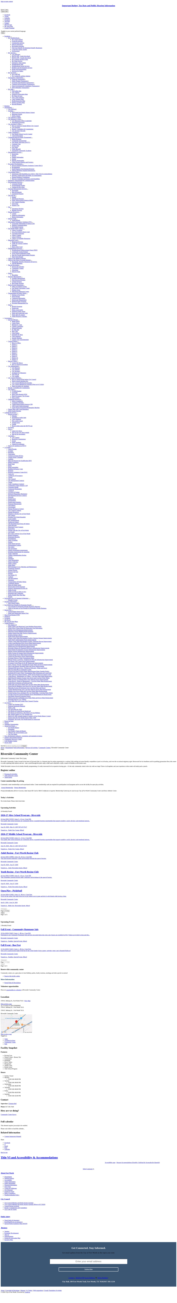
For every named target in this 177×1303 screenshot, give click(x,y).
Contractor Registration (15, 489)
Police (10, 273)
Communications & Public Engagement (19, 137)
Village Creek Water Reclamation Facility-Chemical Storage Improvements (30, 638)
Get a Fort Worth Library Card (21, 232)
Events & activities (17, 41)
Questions (11, 580)
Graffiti (14, 424)
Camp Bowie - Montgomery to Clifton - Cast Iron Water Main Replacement (30, 676)
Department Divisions (18, 122)
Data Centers (15, 397)
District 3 (14, 346)
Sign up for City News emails (20, 432)
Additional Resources (14, 399)
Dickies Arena (16, 290)
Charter (10, 477)
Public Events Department (15, 285)
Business (7, 106)
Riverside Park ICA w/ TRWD (17, 699)
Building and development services (22, 68)
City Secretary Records (18, 131)
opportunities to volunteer (13, 990)
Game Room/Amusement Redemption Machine (26, 407)
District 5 (14, 349)
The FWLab (11, 195)
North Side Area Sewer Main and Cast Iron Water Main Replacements (28, 684)
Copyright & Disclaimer (12, 1290)
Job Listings (11, 515)
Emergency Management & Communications (21, 180)
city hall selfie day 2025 (15, 709)
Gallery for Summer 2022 (15, 704)
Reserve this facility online (12, 976)
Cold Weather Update (10, 741)
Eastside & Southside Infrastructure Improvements (22, 645)
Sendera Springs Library (15, 635)
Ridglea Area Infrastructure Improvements (20, 630)
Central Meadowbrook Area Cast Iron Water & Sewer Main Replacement (29, 689)
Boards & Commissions (19, 439)
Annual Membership (7, 787)
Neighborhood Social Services (21, 66)
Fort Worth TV (12, 575)
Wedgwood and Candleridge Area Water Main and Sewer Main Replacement (30, 698)
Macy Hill (15, 331)
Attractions (15, 270)
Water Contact (12, 563)
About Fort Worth (9, 726)
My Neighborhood (13, 38)
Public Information (9, 1183)
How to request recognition (20, 364)
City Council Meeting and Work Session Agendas (18, 1203)
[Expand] (11, 36)
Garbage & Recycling (18, 187)
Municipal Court (13, 240)
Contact (71, 1278)
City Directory (16, 54)
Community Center (10, 1042)
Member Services (17, 210)
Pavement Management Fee (20, 303)
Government (8, 318)
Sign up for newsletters (18, 434)
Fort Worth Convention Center (21, 288)
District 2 (14, 344)
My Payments (12, 73)
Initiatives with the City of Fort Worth (19, 514)
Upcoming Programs (18, 233)
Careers (14, 213)
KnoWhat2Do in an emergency (13, 1222)
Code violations (16, 419)
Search (3, 746)
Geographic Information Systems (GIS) (23, 223)
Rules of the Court (17, 247)
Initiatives (7, 616)
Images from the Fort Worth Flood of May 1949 (22, 718)
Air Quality (11, 532)
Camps (10, 482)
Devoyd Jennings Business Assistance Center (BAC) (27, 165)
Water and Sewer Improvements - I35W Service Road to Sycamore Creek (29, 674)
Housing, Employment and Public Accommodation (26, 175)
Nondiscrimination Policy (11, 1195)
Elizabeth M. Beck (17, 334)
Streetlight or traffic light (19, 417)
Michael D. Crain (17, 325)
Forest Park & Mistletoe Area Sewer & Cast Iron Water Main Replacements (30, 686)
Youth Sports (8, 777)
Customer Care (16, 144)
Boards (10, 596)
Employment (12, 499)
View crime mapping (18, 97)
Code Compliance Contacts (16, 484)
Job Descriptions (13, 578)
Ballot (10, 465)
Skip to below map (6, 1004)
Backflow (11, 452)
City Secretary (16, 371)
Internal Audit (12, 218)
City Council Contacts (14, 510)
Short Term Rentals (17, 257)
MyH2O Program (17, 306)
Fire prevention (12, 548)
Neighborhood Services (15, 248)
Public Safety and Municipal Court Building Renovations (24, 626)
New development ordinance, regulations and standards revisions (23, 736)
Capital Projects (9, 623)
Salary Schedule (13, 540)
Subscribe (88, 1269)
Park (5, 1044)
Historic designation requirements (18, 550)
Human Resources (13, 212)
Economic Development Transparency (23, 82)
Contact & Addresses (10, 1188)
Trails (6, 1039)
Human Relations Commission (21, 177)
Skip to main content (7, 1)
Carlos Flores (16, 323)
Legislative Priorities (18, 402)
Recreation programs (18, 46)
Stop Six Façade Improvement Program (23, 255)
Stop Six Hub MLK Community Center (19, 669)
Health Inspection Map (18, 101)
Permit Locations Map (18, 102)
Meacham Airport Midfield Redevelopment (20, 631)
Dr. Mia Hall (15, 330)
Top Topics (11, 389)
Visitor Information (9, 1182)
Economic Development (15, 164)
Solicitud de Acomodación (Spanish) (149, 1162)
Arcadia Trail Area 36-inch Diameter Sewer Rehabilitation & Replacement (29, 694)
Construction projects (18, 43)
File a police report (17, 421)
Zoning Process (12, 570)
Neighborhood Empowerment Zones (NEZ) (24, 250)
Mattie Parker (16, 321)
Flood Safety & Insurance (11, 1220)
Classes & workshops (18, 444)
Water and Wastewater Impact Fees (18, 613)
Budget (14, 197)
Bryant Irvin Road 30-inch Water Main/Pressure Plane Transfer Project (28, 671)
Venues (10, 557)
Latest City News (17, 431)
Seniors (10, 542)
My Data (10, 89)
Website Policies (9, 1178)
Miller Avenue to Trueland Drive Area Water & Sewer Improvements (28, 679)
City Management (13, 366)
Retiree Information (17, 217)
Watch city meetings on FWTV (17, 446)
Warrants (14, 245)
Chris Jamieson (16, 336)
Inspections (15, 154)
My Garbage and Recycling (20, 59)
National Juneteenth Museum (16, 706)
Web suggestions (38, 1290)
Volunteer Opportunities (11, 724)
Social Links (15, 145)
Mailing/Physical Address (85, 1278)
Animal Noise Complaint (15, 457)
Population (11, 729)
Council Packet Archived (11, 1206)
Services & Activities (18, 267)
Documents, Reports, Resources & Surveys (24, 262)
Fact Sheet (15, 147)
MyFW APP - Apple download (21, 56)
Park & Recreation (13, 265)
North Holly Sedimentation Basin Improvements (22, 640)
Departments (8, 107)
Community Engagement (19, 140)
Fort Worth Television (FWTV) (21, 142)
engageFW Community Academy (21, 150)
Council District (12, 341)
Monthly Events (12, 600)
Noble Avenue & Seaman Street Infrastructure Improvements (25, 653)
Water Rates (11, 565)
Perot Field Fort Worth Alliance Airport (23, 112)
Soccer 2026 (8, 742)
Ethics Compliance (17, 401)
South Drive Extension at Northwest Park (20, 683)
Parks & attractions (17, 44)
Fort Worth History (13, 727)
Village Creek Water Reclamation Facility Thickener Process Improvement (29, 641)
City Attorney (16, 369)
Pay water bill (16, 74)
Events (14, 441)
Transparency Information (15, 77)
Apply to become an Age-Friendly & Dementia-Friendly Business (27, 608)
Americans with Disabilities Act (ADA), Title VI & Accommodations (32, 174)
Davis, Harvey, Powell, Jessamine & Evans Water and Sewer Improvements (30, 664)
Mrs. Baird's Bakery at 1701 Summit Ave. (20, 714)
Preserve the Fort (13, 572)
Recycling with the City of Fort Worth (19, 533)
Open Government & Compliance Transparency (26, 86)
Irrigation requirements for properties (18, 552)
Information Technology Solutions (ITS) (20, 222)
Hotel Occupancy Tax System (20, 396)
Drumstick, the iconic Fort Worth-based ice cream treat (24, 719)
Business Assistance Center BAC (17, 472)
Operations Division (18, 208)
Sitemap (22, 1290)
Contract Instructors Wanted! (12, 1136)
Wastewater (15, 308)
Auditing (10, 459)
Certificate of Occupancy (15, 475)
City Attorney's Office (14, 117)
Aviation (10, 111)
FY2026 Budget (16, 391)
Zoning (14, 159)
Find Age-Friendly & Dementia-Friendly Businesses (27, 48)
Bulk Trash (11, 464)
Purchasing (15, 190)
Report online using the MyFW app (22, 426)
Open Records (12, 525)
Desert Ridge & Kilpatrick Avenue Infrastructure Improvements (26, 650)
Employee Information (18, 215)
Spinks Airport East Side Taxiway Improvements (22, 633)
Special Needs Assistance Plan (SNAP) (15, 1223)
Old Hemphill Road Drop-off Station (19, 524)
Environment (12, 500)
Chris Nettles (15, 333)
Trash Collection (13, 553)
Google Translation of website (53, 1290)
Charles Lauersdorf (17, 326)
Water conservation (17, 310)
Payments (11, 427)
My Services (11, 53)
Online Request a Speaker (19, 316)
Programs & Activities (10, 774)
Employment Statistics (14, 502)
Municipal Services (17, 242)
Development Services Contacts (17, 495)
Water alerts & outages (18, 315)
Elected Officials (13, 320)
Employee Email (9, 1191)
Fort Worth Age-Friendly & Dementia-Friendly (18, 605)
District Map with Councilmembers (18, 409)
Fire (9, 207)
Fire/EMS (15, 393)
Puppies (10, 573)
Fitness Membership (20, 787)
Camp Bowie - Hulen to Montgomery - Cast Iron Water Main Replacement (30, 681)
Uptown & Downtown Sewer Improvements (21, 656)
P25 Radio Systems (17, 227)
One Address (15, 92)
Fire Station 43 (12, 625)
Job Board (7, 620)
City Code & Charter (10, 1209)
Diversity (10, 497)
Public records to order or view (17, 591)
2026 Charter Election (14, 411)
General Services (17, 281)
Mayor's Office (12, 361)
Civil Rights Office (13, 172)
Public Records (16, 149)
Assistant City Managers (19, 373)
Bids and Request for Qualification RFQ (20, 461)
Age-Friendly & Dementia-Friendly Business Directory (24, 606)
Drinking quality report (18, 311)
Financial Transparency (18, 79)
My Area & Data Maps (11, 621)
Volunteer (11, 558)
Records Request (17, 104)
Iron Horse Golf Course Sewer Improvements (21, 661)
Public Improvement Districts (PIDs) (22, 200)
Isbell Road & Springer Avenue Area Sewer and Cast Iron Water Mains (29, 678)
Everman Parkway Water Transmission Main (21, 658)
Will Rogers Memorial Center (20, 291)
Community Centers (18, 268)
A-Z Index (7, 447)
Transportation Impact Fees (16, 611)
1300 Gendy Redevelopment (20, 406)
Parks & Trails (16, 271)
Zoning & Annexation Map (20, 94)
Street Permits (16, 296)
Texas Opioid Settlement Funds (21, 253)
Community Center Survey (8, 1114)
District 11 (15, 359)
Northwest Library (13, 522)
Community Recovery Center (13, 739)
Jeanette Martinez (17, 338)
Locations (7, 618)
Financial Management (14, 504)
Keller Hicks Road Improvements (18, 636)
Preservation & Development (16, 587)
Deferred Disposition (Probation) (17, 494)
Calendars (11, 436)
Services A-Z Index (17, 71)
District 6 (14, 351)
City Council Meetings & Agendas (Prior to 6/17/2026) (28, 384)
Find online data (16, 91)
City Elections (16, 127)
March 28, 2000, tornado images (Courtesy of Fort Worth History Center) (29, 716)
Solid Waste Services (14, 543)
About (2, 1290)
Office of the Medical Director (17, 258)
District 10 (15, 358)
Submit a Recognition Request (13, 737)
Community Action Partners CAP (18, 485)
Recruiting (15, 275)
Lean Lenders (12, 519)
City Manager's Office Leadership (22, 121)
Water (10, 305)
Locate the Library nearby (19, 49)
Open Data (15, 204)
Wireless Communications (19, 225)
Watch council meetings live (20, 381)
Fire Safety (11, 547)
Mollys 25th (11, 708)
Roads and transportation (19, 69)
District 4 (14, 348)
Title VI (6, 1235)
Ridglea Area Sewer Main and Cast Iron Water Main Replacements (27, 691)
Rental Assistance (13, 535)
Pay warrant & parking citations (21, 76)
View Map (27, 1001)
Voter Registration (13, 560)
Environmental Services (15, 182)
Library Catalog (16, 235)
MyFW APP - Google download (21, 58)
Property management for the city (17, 588)
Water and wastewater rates (20, 313)
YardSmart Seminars (14, 568)
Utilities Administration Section (17, 555)
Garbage (10, 577)
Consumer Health (17, 184)
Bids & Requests (17, 192)
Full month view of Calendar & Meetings (16, 598)
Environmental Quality (18, 185)
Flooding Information (10, 601)
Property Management (14, 276)
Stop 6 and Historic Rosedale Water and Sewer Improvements (26, 666)
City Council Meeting (14, 378)
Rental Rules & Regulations (12, 983)
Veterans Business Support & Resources (23, 170)
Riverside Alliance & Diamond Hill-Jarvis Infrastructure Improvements (28, 648)
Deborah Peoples (17, 328)
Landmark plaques (13, 583)
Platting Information (17, 157)
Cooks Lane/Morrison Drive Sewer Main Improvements (24, 643)
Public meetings (16, 442)
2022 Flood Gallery (14, 603)
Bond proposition (13, 467)
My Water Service (17, 61)
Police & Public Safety (14, 585)
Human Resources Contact (16, 509)
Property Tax (15, 205)
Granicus (27, 1292)
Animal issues (16, 422)
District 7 (14, 353)
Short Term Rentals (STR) (19, 394)
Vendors (6, 1231)
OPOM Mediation (17, 263)
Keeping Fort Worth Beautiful (17, 517)
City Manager (16, 368)
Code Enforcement (17, 136)
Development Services (14, 152)
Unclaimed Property (18, 194)
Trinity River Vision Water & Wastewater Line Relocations (25, 628)
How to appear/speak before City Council (24, 379)
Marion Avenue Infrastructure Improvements (21, 651)
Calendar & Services (10, 412)
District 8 (14, 354)
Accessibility (8, 1180)
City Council (15, 437)
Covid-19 (11, 490)
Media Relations (16, 139)
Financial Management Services (17, 189)
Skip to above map (6, 1034)
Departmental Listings (14, 545)
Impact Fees (7, 610)
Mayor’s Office (16, 343)
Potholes (14, 416)
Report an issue (12, 414)
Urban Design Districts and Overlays (22, 162)
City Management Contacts (16, 480)
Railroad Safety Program (19, 301)
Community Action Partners (20, 252)
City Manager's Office (14, 119)
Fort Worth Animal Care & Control (22, 134)
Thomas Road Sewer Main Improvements (20, 655)
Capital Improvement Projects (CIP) (22, 404)
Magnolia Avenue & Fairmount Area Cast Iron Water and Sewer (26, 688)
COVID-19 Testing (13, 492)
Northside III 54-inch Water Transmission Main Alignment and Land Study (30, 673)
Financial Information (10, 1185)
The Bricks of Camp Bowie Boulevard (19, 711)
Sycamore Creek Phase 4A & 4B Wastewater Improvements (25, 663)
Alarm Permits (12, 449)
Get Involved (15, 51)
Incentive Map (8, 1240)
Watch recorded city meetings (20, 386)
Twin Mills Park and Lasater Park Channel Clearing (23, 701)
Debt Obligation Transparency (20, 87)
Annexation (11, 454)
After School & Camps (11, 775)
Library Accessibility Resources (21, 238)
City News (7, 703)
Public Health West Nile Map (16, 595)
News (10, 429)
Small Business (8, 1236)
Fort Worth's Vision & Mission (17, 731)
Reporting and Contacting (15, 593)
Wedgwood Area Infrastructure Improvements (21, 646)
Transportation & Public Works (17, 293)
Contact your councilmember (20, 339)
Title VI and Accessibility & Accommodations (29, 1157)
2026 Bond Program (18, 199)
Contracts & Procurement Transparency (23, 84)
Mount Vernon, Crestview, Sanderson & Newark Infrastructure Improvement (30, 659)
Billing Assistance (13, 462)
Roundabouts (12, 538)
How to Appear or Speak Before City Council (25, 126)
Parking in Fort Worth (18, 295)
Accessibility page (110, 1162)
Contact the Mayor (17, 363)
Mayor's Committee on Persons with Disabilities (26, 179)
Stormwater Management (19, 300)
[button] (88, 781)
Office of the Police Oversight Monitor (19, 260)
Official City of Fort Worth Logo (17, 732)
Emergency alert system (19, 63)
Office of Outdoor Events (19, 286)
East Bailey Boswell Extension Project (19, 696)
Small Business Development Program (23, 169)
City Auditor (15, 376)
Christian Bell (12, 1103)
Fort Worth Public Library (15, 228)
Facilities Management (18, 278)
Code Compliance (13, 132)
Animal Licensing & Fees (15, 456)
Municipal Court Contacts (15, 527)
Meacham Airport (17, 114)
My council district (17, 39)
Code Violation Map (18, 99)
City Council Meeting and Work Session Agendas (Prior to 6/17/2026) (24, 1204)
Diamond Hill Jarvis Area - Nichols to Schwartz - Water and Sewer (27, 668)
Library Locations (17, 230)
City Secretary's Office (14, 124)
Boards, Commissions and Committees (15, 1208)
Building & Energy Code (15, 469)
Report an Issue (8, 721)
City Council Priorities (18, 202)
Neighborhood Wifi (17, 64)
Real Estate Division (18, 283)
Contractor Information (18, 298)
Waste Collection (13, 562)
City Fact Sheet (12, 734)
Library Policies (16, 237)
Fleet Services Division (18, 280)
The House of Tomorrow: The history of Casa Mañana (24, 713)
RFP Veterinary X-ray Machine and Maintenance (22, 567)
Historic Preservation (18, 160)
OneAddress (11, 505)
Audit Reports (16, 220)
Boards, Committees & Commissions (22, 129)
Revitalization (16, 167)
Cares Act (11, 474)
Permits (14, 155)
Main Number (102, 1278)
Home (2, 747)
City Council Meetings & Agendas (22, 383)
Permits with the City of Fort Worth (18, 530)
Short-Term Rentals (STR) (12, 615)
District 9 (14, 356)
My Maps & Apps (17, 96)
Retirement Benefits (14, 537)
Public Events (12, 590)
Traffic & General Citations (20, 243)
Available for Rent (9, 1040)
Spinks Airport (16, 116)
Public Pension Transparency (20, 81)
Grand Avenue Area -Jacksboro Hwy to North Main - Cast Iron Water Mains (30, 693)
